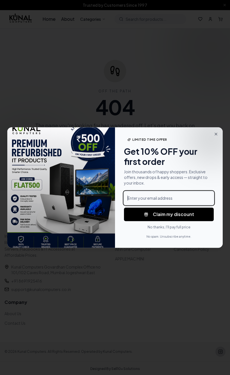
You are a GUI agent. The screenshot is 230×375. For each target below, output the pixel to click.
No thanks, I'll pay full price (169, 227)
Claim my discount (173, 214)
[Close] (216, 134)
